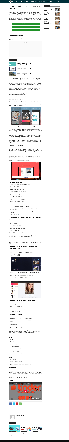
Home (22, 1)
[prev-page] (10, 435)
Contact (39, 441)
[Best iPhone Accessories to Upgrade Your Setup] (57, 22)
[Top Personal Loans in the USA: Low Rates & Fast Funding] (57, 9)
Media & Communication (35, 1)
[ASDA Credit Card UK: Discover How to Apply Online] (57, 14)
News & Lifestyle (46, 23)
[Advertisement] (26, 49)
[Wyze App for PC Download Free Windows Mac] (14, 428)
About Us (36, 441)
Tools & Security (50, 1)
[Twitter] (14, 403)
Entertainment (26, 1)
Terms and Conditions (52, 441)
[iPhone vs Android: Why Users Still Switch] (57, 27)
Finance (45, 10)
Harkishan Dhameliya (20, 415)
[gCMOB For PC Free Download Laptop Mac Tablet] (37, 428)
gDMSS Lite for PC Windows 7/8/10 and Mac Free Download (16, 410)
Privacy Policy (47, 441)
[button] (58, 1)
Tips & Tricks (46, 19)
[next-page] (11, 435)
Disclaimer (42, 441)
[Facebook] (10, 403)
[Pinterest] (17, 403)
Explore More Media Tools (26, 23)
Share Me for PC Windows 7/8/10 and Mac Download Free (35, 410)
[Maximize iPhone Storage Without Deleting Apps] (57, 18)
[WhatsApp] (20, 403)
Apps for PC (43, 1)
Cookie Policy (58, 441)
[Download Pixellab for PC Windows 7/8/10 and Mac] (26, 428)
